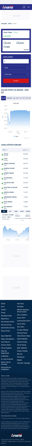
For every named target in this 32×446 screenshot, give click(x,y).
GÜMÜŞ (28, 211)
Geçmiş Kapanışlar (5, 352)
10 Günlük (9, 98)
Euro (3, 306)
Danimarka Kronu (8, 328)
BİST (4, 211)
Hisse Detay (21, 345)
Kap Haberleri (6, 336)
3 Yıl (23, 98)
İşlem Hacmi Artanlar (6, 363)
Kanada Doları (6, 316)
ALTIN (22, 211)
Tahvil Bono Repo (23, 336)
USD (10, 211)
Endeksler (5, 356)
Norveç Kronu (6, 325)
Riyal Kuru (5, 319)
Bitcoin (19, 354)
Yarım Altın (21, 324)
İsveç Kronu (5, 331)
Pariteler (20, 306)
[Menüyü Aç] (28, 7)
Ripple (19, 360)
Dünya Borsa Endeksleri (6, 368)
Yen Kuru (20, 303)
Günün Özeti (6, 345)
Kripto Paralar (22, 351)
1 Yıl (20, 98)
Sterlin (3, 310)
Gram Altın (21, 318)
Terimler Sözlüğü (23, 363)
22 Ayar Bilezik (22, 330)
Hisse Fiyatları (6, 348)
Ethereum (21, 357)
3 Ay (17, 98)
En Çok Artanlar (7, 359)
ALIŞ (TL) (25, 150)
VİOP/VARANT (22, 339)
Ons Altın (20, 327)
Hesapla (16, 81)
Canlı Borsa (5, 342)
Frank (3, 312)
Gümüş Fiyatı (22, 333)
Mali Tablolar (22, 348)
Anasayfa (4, 23)
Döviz (10, 23)
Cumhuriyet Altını (24, 321)
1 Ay (14, 98)
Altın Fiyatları (22, 315)
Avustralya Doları (7, 322)
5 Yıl (27, 98)
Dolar (3, 303)
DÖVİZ (4, 150)
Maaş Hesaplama (7, 339)
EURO (16, 211)
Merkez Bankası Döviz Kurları (23, 311)
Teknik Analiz (22, 342)
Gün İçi (3, 98)
